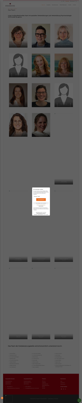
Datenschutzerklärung (39, 213)
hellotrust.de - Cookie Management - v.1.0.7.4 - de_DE (41, 214)
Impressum (44, 213)
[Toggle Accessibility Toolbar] (2, 398)
